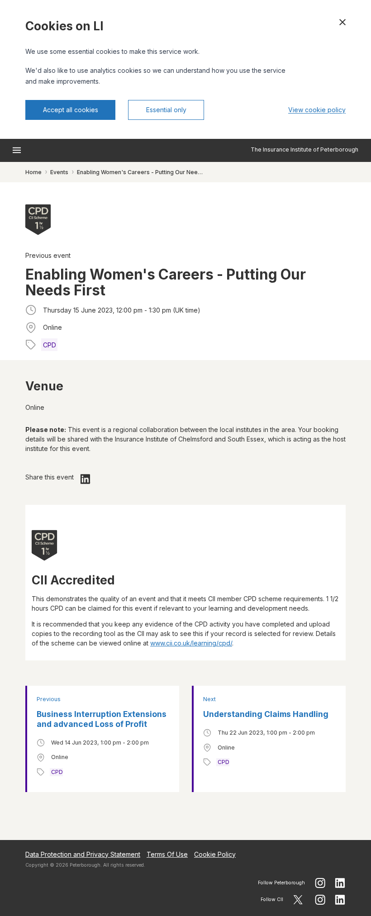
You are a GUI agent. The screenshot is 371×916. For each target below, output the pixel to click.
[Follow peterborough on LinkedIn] (340, 883)
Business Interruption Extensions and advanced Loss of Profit (101, 719)
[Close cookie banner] (342, 22)
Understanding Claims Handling (265, 714)
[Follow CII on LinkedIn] (340, 900)
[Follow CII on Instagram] (320, 900)
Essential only (166, 110)
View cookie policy (317, 110)
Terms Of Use (167, 854)
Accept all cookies (70, 110)
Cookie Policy (215, 854)
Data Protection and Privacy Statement (82, 854)
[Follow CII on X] (298, 900)
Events (59, 172)
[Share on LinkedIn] (85, 479)
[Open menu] (17, 150)
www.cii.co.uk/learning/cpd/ (191, 643)
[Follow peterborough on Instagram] (320, 883)
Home (33, 172)
